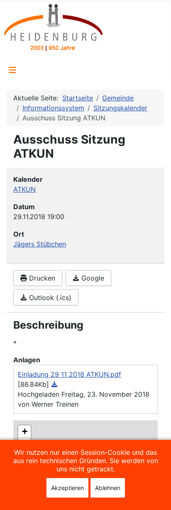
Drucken (41, 278)
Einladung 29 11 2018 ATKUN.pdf (69, 374)
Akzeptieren (67, 487)
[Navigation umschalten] (12, 70)
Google (91, 278)
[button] (24, 431)
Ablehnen (107, 487)
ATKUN (24, 189)
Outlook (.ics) (49, 297)
